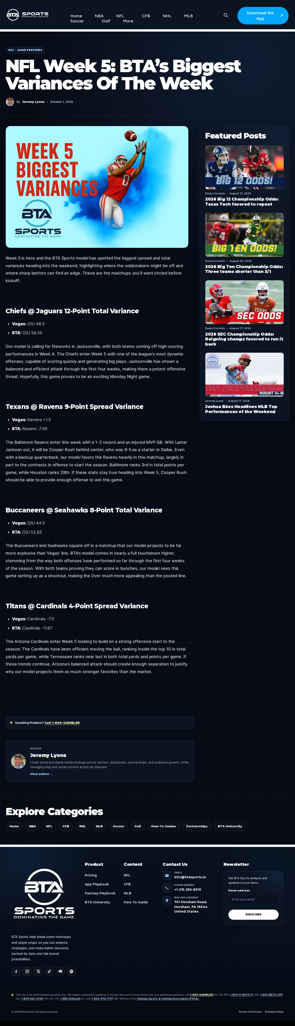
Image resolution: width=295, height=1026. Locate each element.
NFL (120, 15)
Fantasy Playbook (100, 893)
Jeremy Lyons (33, 101)
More (128, 21)
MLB (188, 15)
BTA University (230, 826)
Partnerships (197, 826)
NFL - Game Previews (25, 50)
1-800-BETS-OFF (271, 994)
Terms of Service (250, 1011)
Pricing (91, 875)
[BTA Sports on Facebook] (16, 971)
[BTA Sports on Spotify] (71, 971)
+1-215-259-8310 (187, 889)
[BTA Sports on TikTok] (49, 971)
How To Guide (136, 902)
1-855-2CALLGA (70, 998)
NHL (167, 15)
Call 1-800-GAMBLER (62, 722)
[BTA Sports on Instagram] (27, 971)
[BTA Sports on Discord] (60, 971)
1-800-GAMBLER (202, 994)
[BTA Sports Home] (44, 894)
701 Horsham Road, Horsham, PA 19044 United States (190, 906)
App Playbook (97, 884)
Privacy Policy (274, 1011)
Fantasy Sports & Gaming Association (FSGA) (168, 998)
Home (76, 15)
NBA (99, 15)
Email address (239, 890)
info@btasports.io (190, 877)
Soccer (77, 21)
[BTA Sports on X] (38, 971)
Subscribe (253, 914)
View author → (41, 774)
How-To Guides (163, 826)
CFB (146, 15)
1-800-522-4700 (32, 998)
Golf (106, 21)
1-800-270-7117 (102, 998)
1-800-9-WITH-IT (242, 994)
